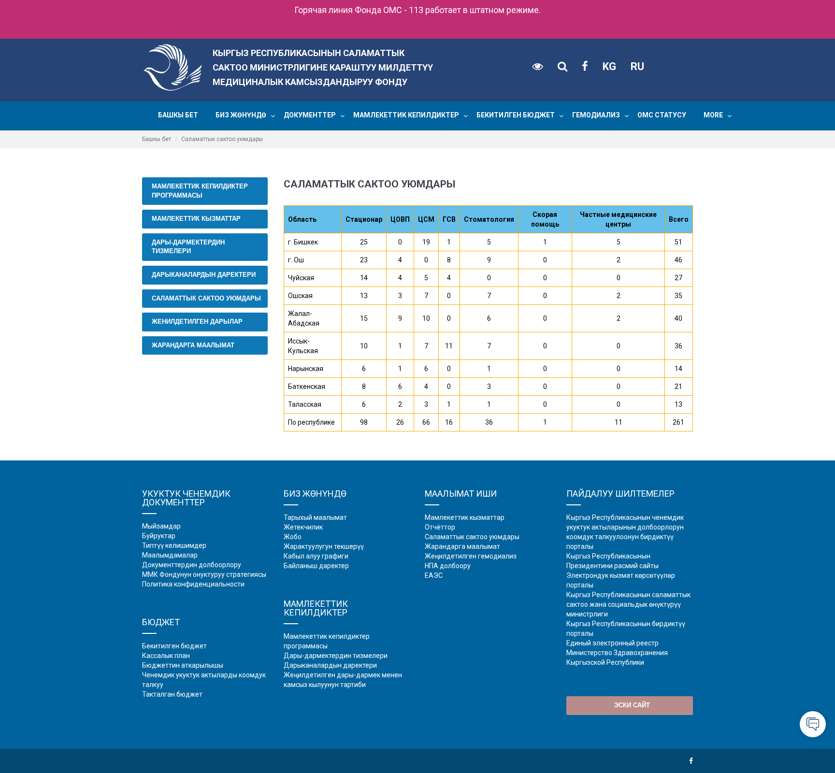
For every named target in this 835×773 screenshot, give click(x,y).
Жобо (293, 537)
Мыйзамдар (161, 526)
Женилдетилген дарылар (197, 321)
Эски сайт (632, 705)
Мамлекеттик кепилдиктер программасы (200, 191)
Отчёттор (440, 527)
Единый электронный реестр (612, 643)
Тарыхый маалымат (315, 517)
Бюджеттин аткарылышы (182, 665)
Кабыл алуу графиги (316, 556)
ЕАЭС (434, 575)
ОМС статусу (661, 115)
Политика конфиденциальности (193, 584)
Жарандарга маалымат (193, 345)
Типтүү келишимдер (174, 545)
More (713, 115)
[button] (273, 115)
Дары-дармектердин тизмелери (188, 247)
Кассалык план (166, 655)
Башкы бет (178, 115)
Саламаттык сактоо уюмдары (206, 298)
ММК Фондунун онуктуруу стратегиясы (204, 574)
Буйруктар (158, 536)
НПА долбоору (448, 566)
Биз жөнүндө (241, 115)
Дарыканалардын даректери (204, 274)
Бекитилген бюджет (515, 115)
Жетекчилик (303, 527)
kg (609, 66)
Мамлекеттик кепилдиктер (406, 115)
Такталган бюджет (172, 694)
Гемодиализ (596, 115)
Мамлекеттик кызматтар (196, 218)
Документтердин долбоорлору (191, 565)
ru (637, 66)
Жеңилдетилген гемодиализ (471, 556)
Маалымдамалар (170, 555)
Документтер (310, 115)
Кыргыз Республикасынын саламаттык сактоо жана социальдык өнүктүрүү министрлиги (628, 604)
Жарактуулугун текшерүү (324, 546)
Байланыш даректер (316, 566)
